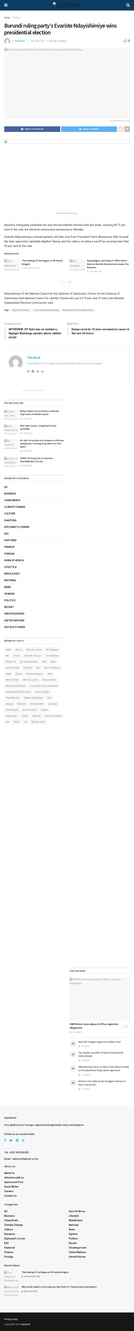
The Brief (20, 41)
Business (10, 493)
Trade (25, 716)
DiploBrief (25, 1324)
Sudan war (11, 716)
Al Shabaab (52, 650)
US (25, 722)
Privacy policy (11, 1319)
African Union (34, 650)
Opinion (9, 593)
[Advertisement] (100, 529)
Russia (9, 704)
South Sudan (29, 710)
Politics (62, 41)
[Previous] (63, 282)
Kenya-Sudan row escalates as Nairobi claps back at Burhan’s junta (39, 413)
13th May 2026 (95, 272)
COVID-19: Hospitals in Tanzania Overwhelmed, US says (36, 460)
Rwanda (22, 704)
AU (6, 487)
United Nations (14, 620)
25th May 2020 (38, 41)
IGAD (8, 674)
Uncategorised (14, 613)
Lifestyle (10, 567)
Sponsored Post (13, 1182)
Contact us (10, 1195)
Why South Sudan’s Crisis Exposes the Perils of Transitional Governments (59, 1286)
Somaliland (12, 710)
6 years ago (27, 466)
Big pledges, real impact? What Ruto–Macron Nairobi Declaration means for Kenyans (108, 264)
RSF (49, 698)
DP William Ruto (29, 662)
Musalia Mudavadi (15, 686)
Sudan (44, 710)
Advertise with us (14, 1177)
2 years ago (27, 433)
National (10, 580)
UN (7, 722)
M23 (50, 674)
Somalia (52, 704)
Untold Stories (14, 627)
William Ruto (38, 722)
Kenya (19, 674)
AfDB (8, 650)
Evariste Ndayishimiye (46, 310)
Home (7, 17)
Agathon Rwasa (21, 310)
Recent (9, 607)
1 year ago (26, 419)
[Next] (70, 282)
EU (38, 668)
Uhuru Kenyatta (53, 716)
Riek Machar (12, 698)
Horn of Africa (14, 560)
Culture (9, 513)
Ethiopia (28, 668)
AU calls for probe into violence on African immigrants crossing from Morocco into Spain (42, 443)
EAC (6, 533)
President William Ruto (18, 692)
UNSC (17, 722)
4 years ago (27, 451)
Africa (19, 650)
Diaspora (10, 520)
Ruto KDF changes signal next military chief (99, 1041)
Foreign (16, 17)
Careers (9, 1191)
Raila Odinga (42, 692)
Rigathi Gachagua (33, 698)
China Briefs (12, 500)
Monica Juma (30, 680)
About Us (9, 1173)
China (16, 656)
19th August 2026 (31, 268)
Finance (9, 547)
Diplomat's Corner (16, 527)
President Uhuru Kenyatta (44, 686)
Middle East (12, 573)
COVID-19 (11, 662)
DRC (44, 662)
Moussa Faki (49, 680)
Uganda (36, 716)
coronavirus (52, 656)
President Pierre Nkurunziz (78, 310)
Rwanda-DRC (37, 704)
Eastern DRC (12, 668)
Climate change (14, 507)
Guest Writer (11, 1186)
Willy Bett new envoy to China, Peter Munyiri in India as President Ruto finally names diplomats (103, 1068)
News (7, 587)
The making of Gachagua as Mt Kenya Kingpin (45, 1272)
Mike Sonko (12, 680)
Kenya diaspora (35, 674)
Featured (10, 540)
